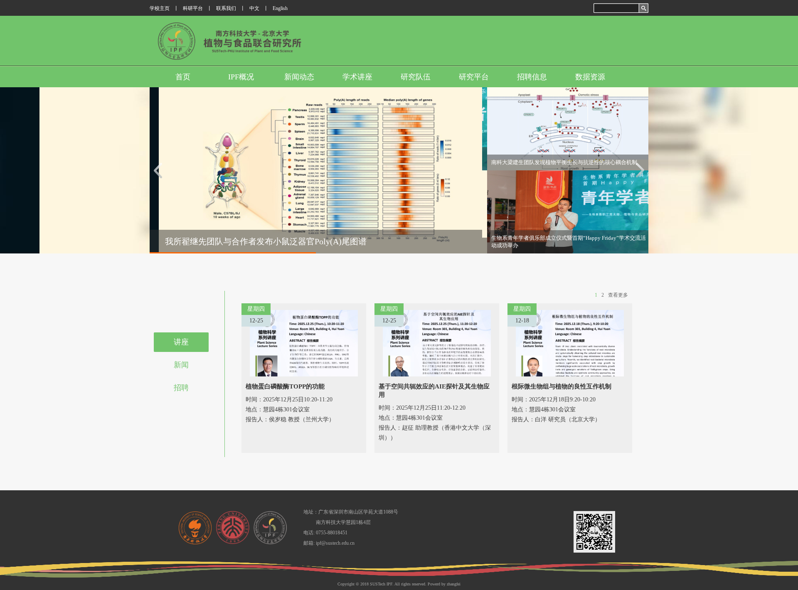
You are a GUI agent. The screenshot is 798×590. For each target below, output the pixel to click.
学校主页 (160, 8)
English (280, 8)
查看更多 (618, 295)
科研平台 (193, 8)
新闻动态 (299, 77)
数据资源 (590, 77)
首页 (182, 77)
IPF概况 (241, 77)
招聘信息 (532, 77)
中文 (254, 8)
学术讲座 (357, 77)
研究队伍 (416, 77)
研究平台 (474, 77)
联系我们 (226, 8)
